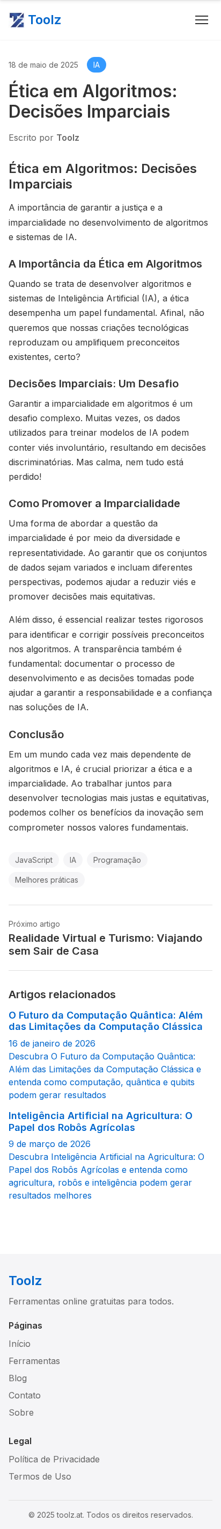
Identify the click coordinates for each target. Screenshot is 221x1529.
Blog (18, 1378)
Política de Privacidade (54, 1459)
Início (20, 1343)
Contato (25, 1395)
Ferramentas (34, 1360)
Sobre (21, 1412)
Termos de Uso (40, 1476)
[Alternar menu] (201, 20)
